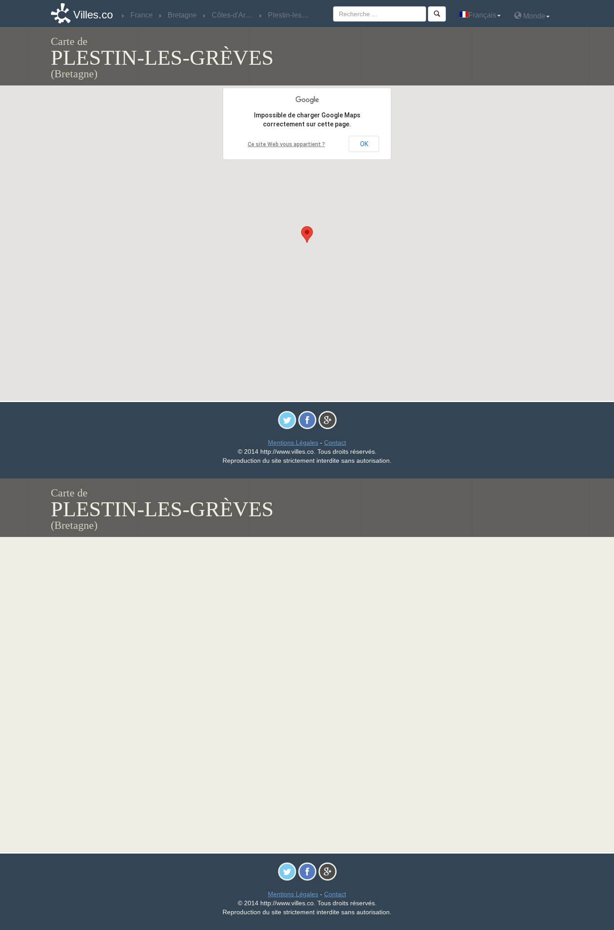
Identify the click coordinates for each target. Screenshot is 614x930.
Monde (533, 16)
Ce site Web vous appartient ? (286, 144)
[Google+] (327, 419)
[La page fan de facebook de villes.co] (307, 419)
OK (364, 144)
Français (482, 15)
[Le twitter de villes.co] (287, 419)
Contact (335, 442)
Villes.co (93, 15)
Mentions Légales (293, 442)
